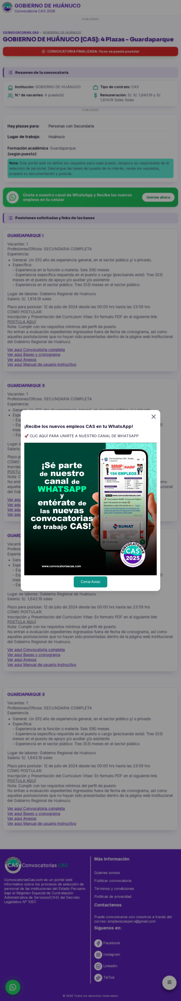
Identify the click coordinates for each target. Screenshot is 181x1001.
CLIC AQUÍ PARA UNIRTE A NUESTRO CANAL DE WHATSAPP (84, 436)
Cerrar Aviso (90, 582)
